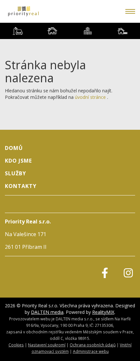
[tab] (17, 31)
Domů (14, 148)
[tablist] (70, 31)
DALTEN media (47, 312)
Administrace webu (91, 351)
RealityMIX (103, 312)
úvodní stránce (90, 97)
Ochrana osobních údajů (93, 344)
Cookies (16, 344)
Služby (15, 173)
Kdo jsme (18, 160)
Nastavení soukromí (46, 344)
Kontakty (20, 186)
